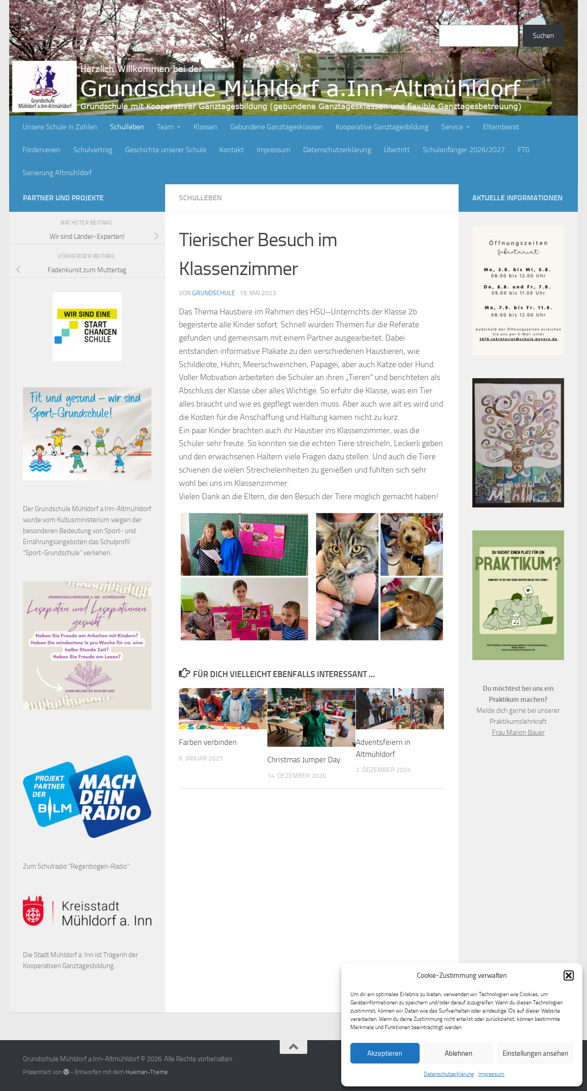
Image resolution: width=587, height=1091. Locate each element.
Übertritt (397, 149)
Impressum (491, 1074)
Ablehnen (458, 1053)
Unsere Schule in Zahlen (59, 126)
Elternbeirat (501, 126)
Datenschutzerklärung (449, 1074)
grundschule (213, 293)
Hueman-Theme (147, 1072)
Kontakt (231, 149)
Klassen (205, 126)
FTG (524, 149)
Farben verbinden (208, 742)
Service (452, 126)
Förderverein (41, 149)
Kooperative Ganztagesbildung (382, 126)
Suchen (449, 19)
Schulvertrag (92, 149)
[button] (568, 975)
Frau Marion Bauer (518, 732)
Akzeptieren (384, 1053)
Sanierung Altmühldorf (57, 172)
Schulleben (127, 126)
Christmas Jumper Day (303, 759)
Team (165, 126)
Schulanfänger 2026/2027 (464, 149)
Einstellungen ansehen (535, 1053)
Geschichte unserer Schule (165, 149)
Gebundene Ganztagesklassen (276, 126)
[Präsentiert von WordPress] (66, 1072)
